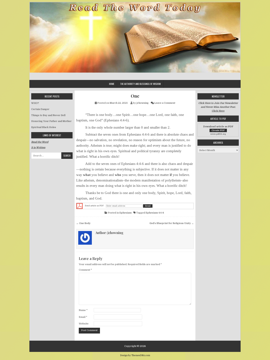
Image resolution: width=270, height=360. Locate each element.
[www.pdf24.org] (79, 206)
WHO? (35, 103)
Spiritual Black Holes (43, 127)
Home (111, 84)
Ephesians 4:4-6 (155, 212)
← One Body (83, 223)
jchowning (142, 103)
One (135, 96)
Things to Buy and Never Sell (48, 115)
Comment (85, 269)
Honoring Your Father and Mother (51, 121)
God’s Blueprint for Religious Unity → (172, 223)
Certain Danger (40, 109)
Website (84, 323)
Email (83, 317)
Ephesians (125, 212)
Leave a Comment (164, 103)
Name (83, 310)
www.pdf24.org (218, 134)
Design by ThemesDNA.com (135, 355)
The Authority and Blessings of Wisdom (140, 84)
